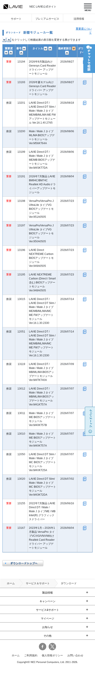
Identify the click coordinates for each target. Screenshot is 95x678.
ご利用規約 (30, 655)
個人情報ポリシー (52, 655)
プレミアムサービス (47, 18)
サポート (16, 18)
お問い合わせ (75, 655)
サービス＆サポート (38, 583)
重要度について (84, 30)
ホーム (11, 583)
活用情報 (79, 18)
